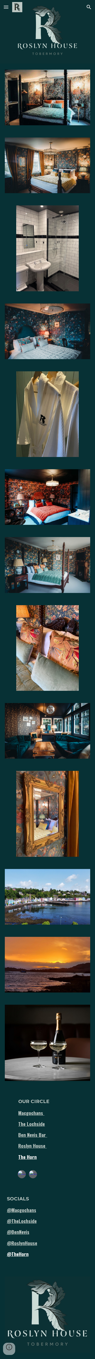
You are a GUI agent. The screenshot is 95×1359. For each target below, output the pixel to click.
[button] (6, 7)
